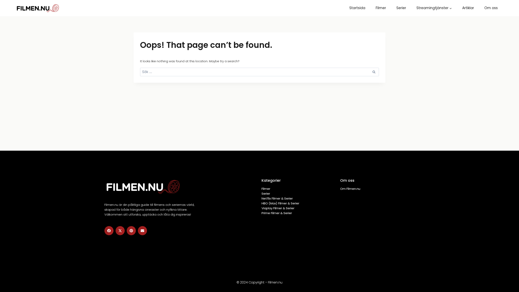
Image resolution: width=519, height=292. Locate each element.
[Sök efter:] (259, 72)
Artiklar (468, 7)
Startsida (357, 7)
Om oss (491, 7)
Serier (401, 7)
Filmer (381, 7)
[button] (109, 230)
